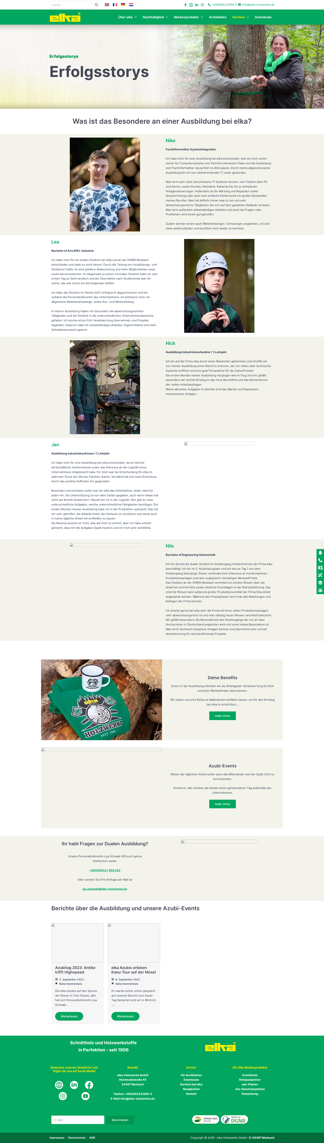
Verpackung (250, 1094)
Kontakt (191, 1094)
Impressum (57, 1137)
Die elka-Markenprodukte (249, 1067)
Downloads (191, 1079)
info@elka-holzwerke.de (258, 4)
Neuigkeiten (191, 1089)
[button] (135, 17)
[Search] (96, 4)
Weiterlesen (69, 1016)
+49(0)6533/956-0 (224, 4)
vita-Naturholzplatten (250, 1089)
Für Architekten (191, 1075)
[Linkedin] (196, 5)
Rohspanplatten (250, 1079)
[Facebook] (185, 5)
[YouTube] (191, 5)
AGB (92, 1137)
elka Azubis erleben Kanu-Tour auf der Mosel (133, 969)
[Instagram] (202, 5)
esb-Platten (250, 1084)
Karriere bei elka (191, 1084)
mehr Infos (222, 716)
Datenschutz (77, 1137)
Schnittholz (250, 1075)
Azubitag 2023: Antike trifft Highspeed (75, 969)
